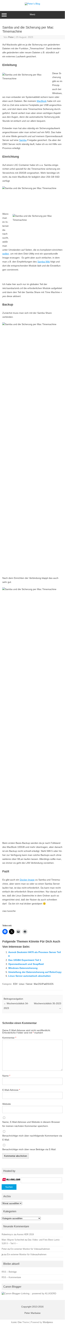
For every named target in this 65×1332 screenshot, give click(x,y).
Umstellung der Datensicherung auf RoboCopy (35, 972)
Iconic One (16, 1322)
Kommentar (9, 1037)
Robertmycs (7, 1234)
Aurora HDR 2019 (25, 1234)
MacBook (42, 101)
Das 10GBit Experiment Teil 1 (24, 960)
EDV (15, 984)
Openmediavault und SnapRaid (26, 964)
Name (6, 1075)
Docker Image (27, 879)
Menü (32, 14)
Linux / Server (25, 984)
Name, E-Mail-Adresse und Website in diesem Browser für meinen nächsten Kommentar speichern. (31, 1124)
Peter (11, 37)
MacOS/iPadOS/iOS (44, 984)
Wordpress (48, 1322)
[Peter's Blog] (32, 3)
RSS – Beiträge (9, 1272)
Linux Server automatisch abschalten (29, 976)
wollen (5, 253)
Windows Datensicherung (23, 968)
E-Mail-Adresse (11, 1090)
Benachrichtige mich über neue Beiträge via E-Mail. (29, 1149)
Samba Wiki (43, 261)
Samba (23, 140)
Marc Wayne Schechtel (13, 1240)
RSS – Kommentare (11, 1277)
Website (6, 1104)
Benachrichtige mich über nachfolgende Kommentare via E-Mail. (32, 1137)
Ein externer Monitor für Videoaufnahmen (30, 1249)
